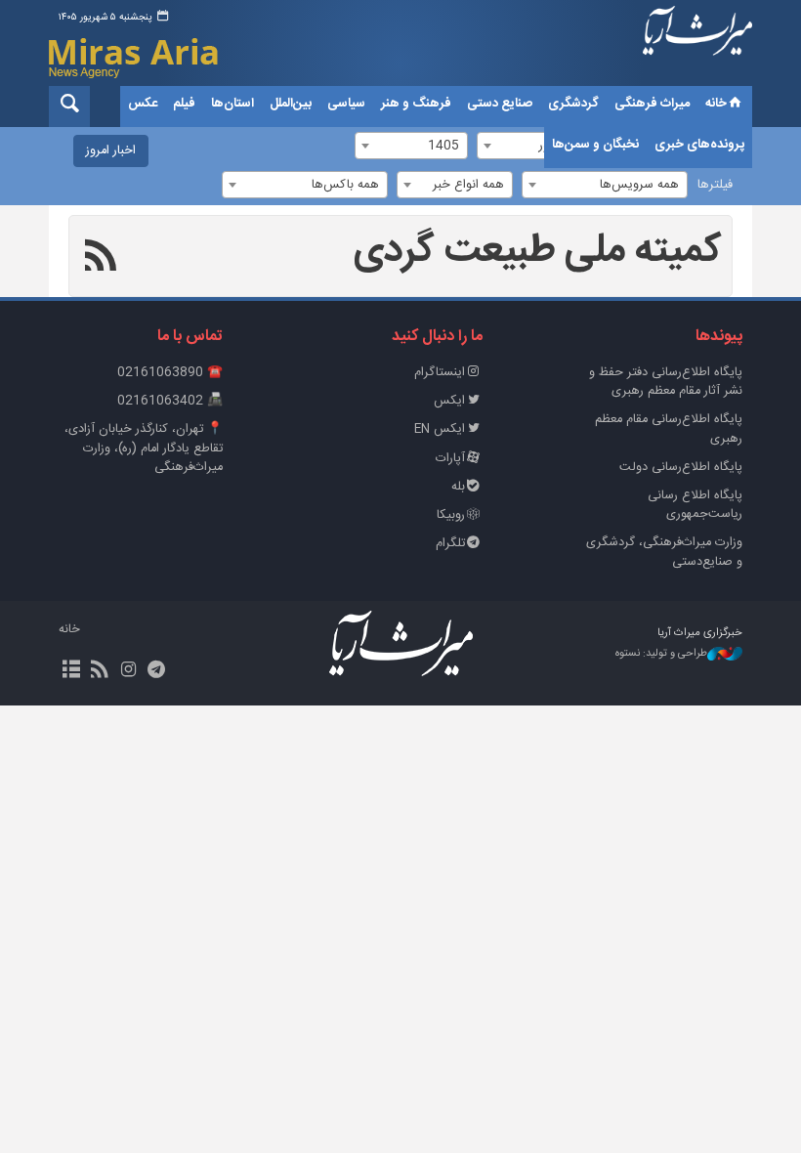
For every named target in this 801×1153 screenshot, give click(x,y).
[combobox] (605, 184)
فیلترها (715, 185)
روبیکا (451, 515)
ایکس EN (439, 429)
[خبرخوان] (99, 671)
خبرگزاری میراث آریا (697, 46)
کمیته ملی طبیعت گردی (538, 251)
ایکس (449, 401)
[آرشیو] (71, 671)
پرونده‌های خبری (699, 144)
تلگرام (450, 544)
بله (458, 487)
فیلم (184, 103)
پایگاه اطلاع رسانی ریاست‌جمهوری (695, 505)
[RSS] (101, 259)
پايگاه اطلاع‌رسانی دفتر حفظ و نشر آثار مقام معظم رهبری (665, 382)
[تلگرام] (157, 671)
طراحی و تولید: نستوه (661, 654)
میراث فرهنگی (652, 103)
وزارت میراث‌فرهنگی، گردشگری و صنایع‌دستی (664, 552)
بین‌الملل (291, 103)
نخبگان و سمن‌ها (595, 144)
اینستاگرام (439, 373)
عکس (142, 103)
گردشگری (573, 103)
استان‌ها (232, 103)
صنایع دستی (499, 103)
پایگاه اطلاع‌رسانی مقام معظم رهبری (668, 428)
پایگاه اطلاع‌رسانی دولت (680, 467)
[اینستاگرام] (127, 671)
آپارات (450, 458)
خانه (716, 103)
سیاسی (346, 103)
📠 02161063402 (170, 401)
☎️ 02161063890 (170, 373)
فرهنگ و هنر (416, 103)
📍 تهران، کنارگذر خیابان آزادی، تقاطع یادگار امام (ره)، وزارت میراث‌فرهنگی (143, 448)
